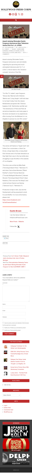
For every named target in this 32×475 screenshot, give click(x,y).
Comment (5, 283)
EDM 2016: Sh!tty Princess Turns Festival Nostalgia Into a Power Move (20, 354)
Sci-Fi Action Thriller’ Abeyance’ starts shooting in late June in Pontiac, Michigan (16, 258)
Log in (5, 405)
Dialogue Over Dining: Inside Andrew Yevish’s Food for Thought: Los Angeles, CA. (18, 361)
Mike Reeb (18, 52)
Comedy (6, 49)
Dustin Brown (15, 211)
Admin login (16, 470)
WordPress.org (8, 412)
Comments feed (8, 410)
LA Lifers (11, 52)
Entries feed (7, 407)
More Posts (13, 221)
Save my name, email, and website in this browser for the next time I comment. (16, 324)
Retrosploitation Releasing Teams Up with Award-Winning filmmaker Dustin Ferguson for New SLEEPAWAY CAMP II (15, 265)
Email (4, 310)
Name (4, 304)
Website (21, 221)
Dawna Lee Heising (14, 51)
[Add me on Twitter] (18, 227)
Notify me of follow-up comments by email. (15, 327)
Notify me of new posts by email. (12, 330)
